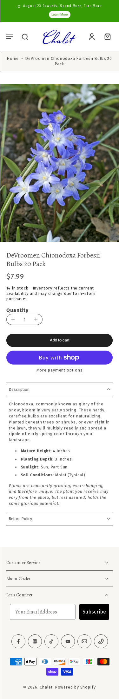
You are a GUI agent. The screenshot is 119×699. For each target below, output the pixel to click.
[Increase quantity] (36, 319)
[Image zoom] (59, 163)
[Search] (25, 36)
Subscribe (94, 612)
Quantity (17, 310)
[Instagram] (35, 642)
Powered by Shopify (75, 687)
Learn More (59, 14)
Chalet (46, 687)
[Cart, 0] (106, 37)
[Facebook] (18, 642)
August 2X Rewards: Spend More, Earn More (62, 6)
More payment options (59, 370)
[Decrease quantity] (13, 319)
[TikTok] (51, 642)
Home (13, 58)
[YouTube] (68, 642)
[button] (10, 36)
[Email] (84, 642)
